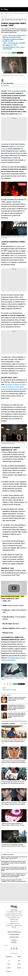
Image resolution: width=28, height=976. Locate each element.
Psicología (21, 13)
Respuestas (9, 956)
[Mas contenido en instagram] (16, 948)
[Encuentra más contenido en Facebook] (2, 53)
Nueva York (16, 13)
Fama (9, 964)
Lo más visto (6, 695)
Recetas (19, 967)
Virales (9, 967)
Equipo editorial (14, 909)
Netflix (15, 255)
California (7, 13)
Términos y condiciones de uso (14, 931)
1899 (4, 690)
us (8, 960)
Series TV (8, 690)
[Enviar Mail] (2, 83)
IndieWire (19, 246)
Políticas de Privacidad (14, 934)
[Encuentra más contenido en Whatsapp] (9, 53)
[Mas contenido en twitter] (14, 948)
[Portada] (14, 908)
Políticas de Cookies (14, 937)
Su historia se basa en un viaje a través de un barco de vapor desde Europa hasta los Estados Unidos (13, 387)
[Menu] (2, 9)
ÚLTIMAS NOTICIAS (7, 854)
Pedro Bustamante (8, 83)
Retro (19, 964)
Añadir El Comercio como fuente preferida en (14, 19)
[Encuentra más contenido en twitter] (6, 53)
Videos (19, 956)
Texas (11, 13)
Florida (2, 13)
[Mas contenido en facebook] (11, 948)
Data (19, 960)
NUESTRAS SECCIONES (14, 953)
